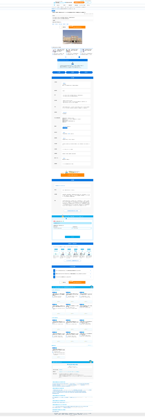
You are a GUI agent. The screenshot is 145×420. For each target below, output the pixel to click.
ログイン (88, 2)
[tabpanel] (72, 37)
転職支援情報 (76, 5)
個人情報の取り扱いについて (72, 413)
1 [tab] (72, 43)
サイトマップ (85, 413)
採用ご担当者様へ (82, 0)
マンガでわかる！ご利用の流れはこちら (72, 260)
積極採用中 (64, 83)
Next (79, 57)
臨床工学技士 (70, 414)
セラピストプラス (85, 414)
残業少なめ (64, 138)
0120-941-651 (68, 2)
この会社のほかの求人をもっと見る (72, 210)
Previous (65, 57)
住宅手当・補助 (64, 112)
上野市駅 (69, 133)
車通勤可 (64, 132)
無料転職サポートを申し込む (79, 2)
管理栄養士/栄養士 (80, 414)
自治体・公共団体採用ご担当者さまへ (63, 413)
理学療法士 (56, 414)
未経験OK (64, 158)
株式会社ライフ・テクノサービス (60, 185)
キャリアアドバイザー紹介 (82, 5)
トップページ (54, 5)
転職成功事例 (70, 5)
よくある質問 (89, 413)
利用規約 (78, 413)
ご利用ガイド (58, 5)
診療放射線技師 (75, 414)
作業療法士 (59, 414)
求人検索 (64, 5)
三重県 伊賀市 (64, 126)
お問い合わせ (81, 413)
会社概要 (72, 72)
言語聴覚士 (63, 414)
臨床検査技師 (66, 414)
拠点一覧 (88, 5)
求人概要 (59, 72)
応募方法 (86, 72)
